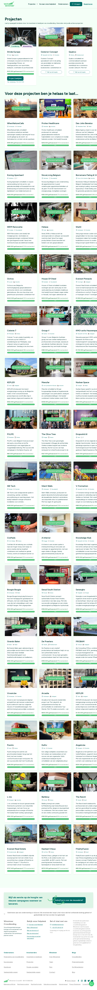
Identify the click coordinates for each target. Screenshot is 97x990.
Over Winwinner (54, 957)
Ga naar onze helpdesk (47, 4)
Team (51, 962)
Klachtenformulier (36, 984)
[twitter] (89, 981)
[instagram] (82, 981)
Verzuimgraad (63, 984)
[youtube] (92, 981)
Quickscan (7, 967)
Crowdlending (76, 957)
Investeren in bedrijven (34, 957)
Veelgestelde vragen (11, 972)
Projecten (30, 962)
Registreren (88, 4)
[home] (9, 4)
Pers (50, 967)
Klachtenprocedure (23, 984)
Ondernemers (63, 4)
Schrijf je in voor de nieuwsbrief (69, 900)
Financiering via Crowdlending (14, 957)
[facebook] (78, 981)
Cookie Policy (87, 984)
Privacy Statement (75, 984)
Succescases (8, 962)
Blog (73, 972)
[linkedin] (85, 981)
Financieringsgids (78, 962)
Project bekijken (15, 78)
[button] (32, 4)
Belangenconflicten (9, 984)
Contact (52, 972)
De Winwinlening (77, 967)
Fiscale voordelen (32, 967)
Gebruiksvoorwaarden (50, 984)
